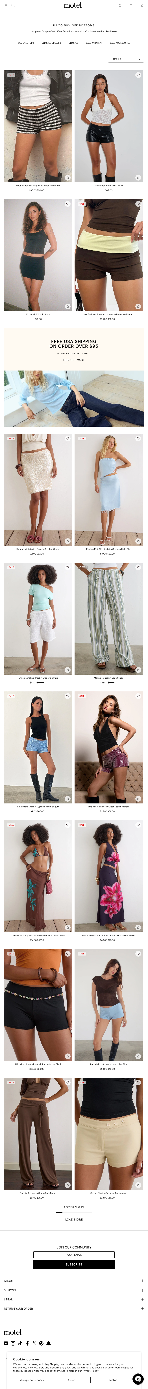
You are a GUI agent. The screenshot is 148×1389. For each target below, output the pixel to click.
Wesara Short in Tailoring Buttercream (109, 1193)
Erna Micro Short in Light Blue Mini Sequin (38, 806)
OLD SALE (73, 42)
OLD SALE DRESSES (51, 42)
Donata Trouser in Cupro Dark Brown (38, 1193)
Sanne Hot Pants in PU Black (109, 185)
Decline (112, 1380)
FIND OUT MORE (74, 360)
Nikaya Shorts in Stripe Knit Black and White (38, 185)
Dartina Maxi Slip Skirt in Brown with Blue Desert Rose (38, 935)
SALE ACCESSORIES (120, 42)
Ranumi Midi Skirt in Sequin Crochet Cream (38, 549)
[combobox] (13, 5)
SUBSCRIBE (74, 1264)
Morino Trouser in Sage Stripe (108, 677)
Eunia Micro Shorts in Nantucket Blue (108, 1064)
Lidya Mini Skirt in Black (38, 314)
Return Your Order (18, 1309)
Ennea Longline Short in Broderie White (38, 677)
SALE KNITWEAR (94, 42)
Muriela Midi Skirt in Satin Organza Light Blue (108, 549)
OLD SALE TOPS (26, 42)
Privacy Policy (90, 1370)
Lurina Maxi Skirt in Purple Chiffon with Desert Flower (108, 935)
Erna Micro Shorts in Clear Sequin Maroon (109, 806)
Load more (74, 1219)
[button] (68, 75)
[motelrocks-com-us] (73, 5)
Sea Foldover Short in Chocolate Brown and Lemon (108, 314)
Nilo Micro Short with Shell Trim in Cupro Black (38, 1064)
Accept (72, 1380)
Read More (111, 31)
